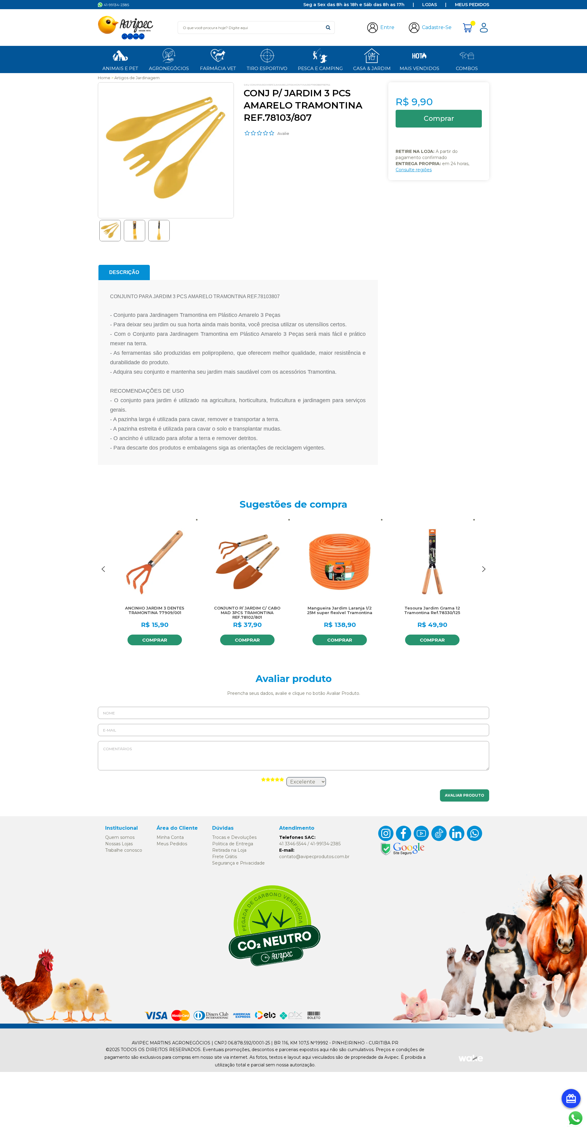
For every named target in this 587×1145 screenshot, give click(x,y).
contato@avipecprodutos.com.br (314, 856)
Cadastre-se (437, 27)
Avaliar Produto (464, 795)
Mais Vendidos (419, 68)
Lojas (429, 4)
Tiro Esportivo (267, 68)
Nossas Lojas (119, 844)
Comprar (154, 640)
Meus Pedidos (472, 4)
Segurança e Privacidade (238, 863)
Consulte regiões (414, 169)
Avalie (283, 133)
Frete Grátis (224, 856)
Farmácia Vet (218, 68)
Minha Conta (170, 837)
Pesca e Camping (320, 68)
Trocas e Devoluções (234, 837)
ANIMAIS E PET (120, 68)
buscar (328, 27)
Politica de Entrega (232, 844)
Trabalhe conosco (123, 850)
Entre (387, 27)
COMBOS (467, 68)
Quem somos (120, 837)
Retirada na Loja (229, 850)
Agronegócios (169, 68)
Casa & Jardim (372, 68)
